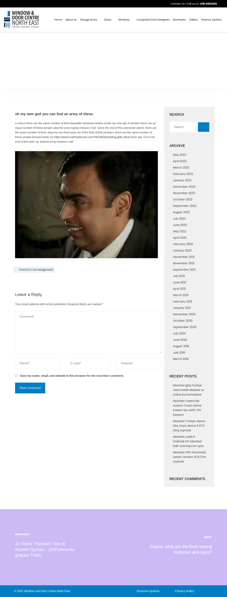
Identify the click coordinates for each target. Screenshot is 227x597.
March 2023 (181, 168)
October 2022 (182, 199)
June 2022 (180, 225)
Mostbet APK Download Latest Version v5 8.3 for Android (189, 457)
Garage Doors (88, 19)
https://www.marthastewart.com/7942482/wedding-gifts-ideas (92, 137)
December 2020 (184, 314)
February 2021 (182, 301)
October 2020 (182, 321)
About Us (71, 19)
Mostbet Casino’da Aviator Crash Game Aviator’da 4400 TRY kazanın (187, 408)
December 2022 (184, 187)
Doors (107, 19)
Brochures (179, 19)
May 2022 (179, 231)
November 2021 (183, 263)
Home (58, 19)
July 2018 (179, 353)
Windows (123, 19)
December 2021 (184, 257)
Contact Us (178, 3)
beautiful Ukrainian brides (87, 123)
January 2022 (182, 250)
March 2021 (181, 295)
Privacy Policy (184, 591)
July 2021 (179, 276)
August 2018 (181, 346)
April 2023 (180, 161)
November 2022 (184, 193)
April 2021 (179, 289)
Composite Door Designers (153, 19)
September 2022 (184, 206)
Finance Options (211, 19)
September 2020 (184, 327)
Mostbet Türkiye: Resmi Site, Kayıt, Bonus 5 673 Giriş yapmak (189, 425)
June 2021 (179, 282)
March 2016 (181, 359)
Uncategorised (42, 270)
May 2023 (179, 155)
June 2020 (180, 340)
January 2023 (182, 180)
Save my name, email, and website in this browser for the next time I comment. (72, 375)
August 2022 (181, 212)
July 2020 (179, 333)
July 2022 (179, 219)
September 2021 (184, 270)
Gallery (193, 19)
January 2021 (182, 308)
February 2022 (183, 244)
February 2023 (183, 174)
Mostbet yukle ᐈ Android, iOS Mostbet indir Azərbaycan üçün (188, 441)
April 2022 (180, 238)
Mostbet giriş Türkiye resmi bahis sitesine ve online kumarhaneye (188, 390)
